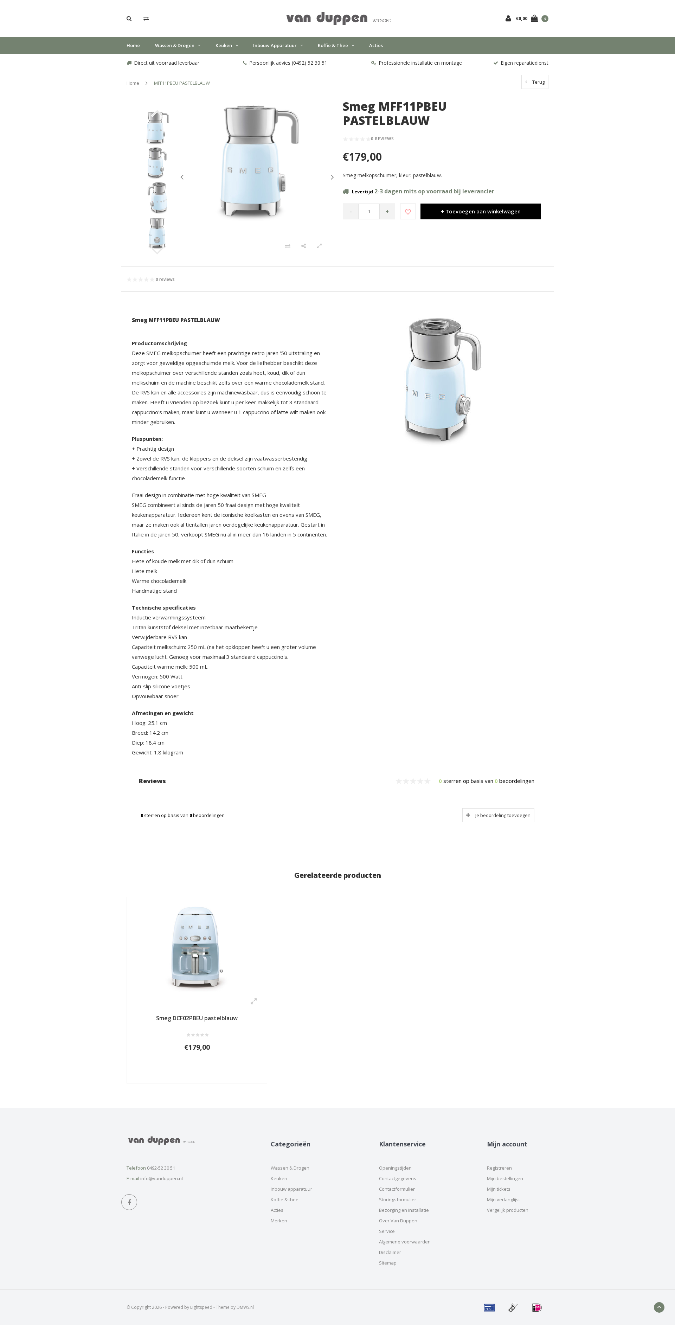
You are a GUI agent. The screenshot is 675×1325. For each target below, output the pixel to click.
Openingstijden (395, 1168)
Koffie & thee (333, 45)
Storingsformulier (397, 1199)
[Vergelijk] (146, 18)
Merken (279, 1220)
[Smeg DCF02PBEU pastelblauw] (197, 947)
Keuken (224, 45)
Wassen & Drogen (174, 45)
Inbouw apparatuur (275, 45)
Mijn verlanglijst (503, 1199)
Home (133, 45)
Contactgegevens (397, 1178)
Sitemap (388, 1263)
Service (387, 1231)
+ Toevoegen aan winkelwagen (481, 211)
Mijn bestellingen (505, 1178)
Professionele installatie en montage (420, 62)
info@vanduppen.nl (161, 1178)
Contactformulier (397, 1189)
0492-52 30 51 (161, 1168)
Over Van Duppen (398, 1220)
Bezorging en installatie (404, 1210)
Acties (376, 45)
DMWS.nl (245, 1307)
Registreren (499, 1168)
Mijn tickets (498, 1189)
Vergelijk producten (507, 1210)
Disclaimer (390, 1252)
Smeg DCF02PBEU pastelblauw (197, 1018)
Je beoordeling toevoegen (503, 815)
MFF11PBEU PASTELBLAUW (182, 83)
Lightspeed (201, 1307)
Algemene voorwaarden (405, 1242)
